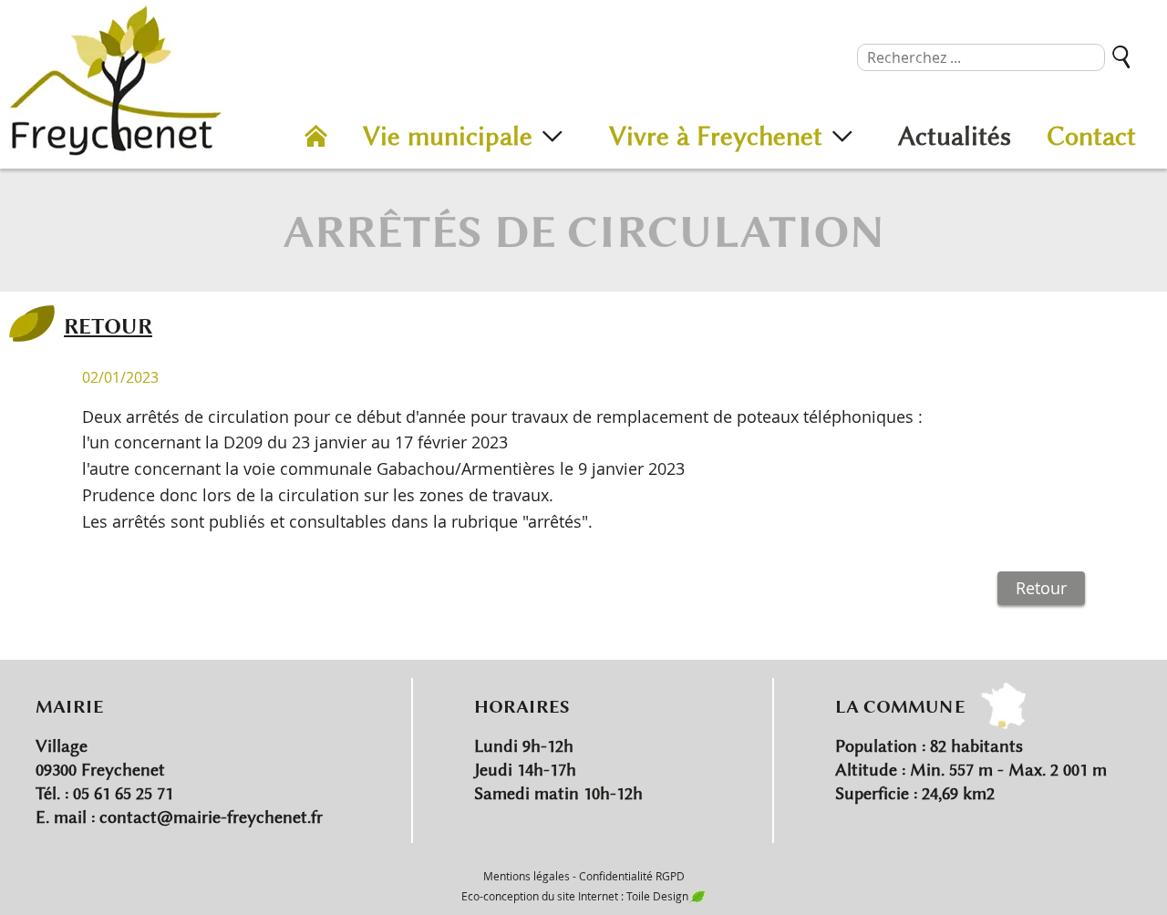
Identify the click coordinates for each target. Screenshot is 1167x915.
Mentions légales (526, 876)
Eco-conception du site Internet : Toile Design (574, 896)
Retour (1041, 588)
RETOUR (108, 325)
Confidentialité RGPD (632, 876)
